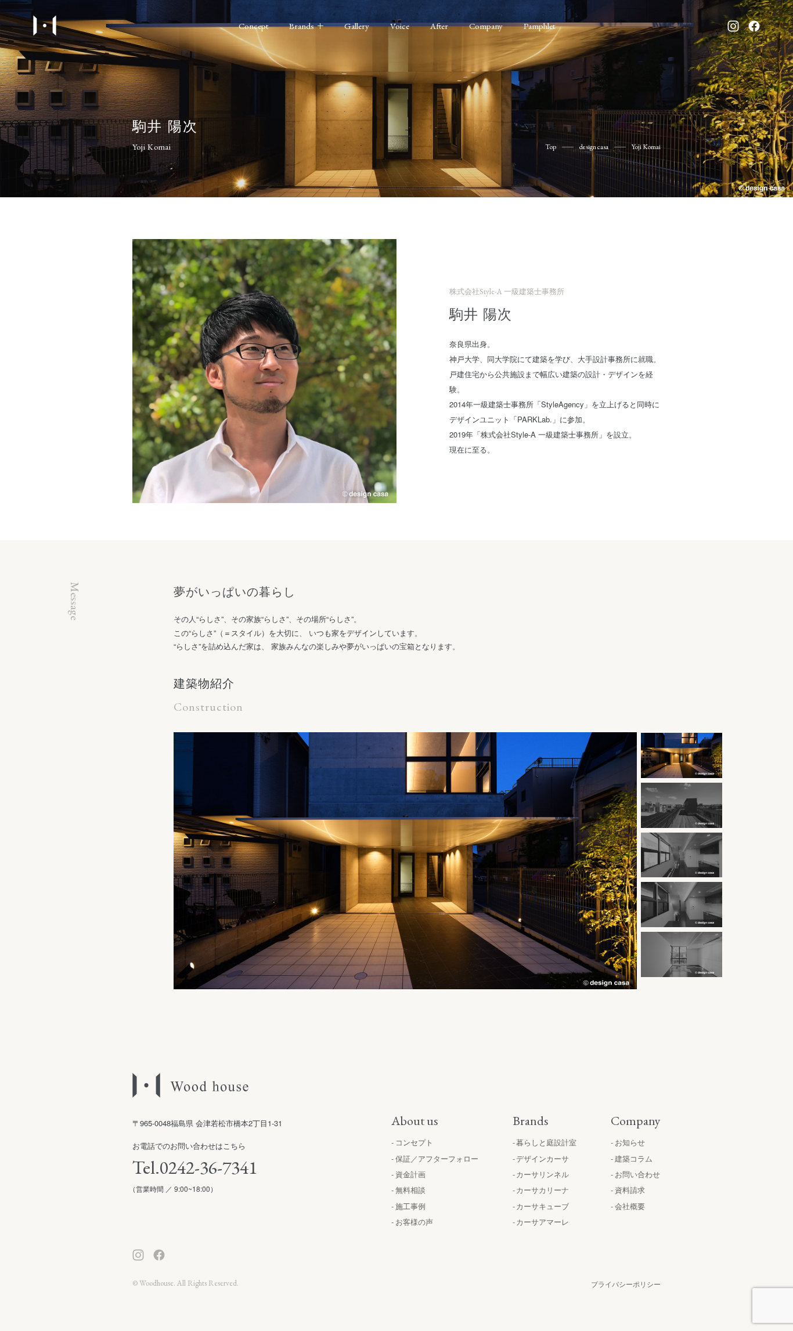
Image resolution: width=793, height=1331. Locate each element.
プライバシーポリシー (626, 1284)
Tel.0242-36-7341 (194, 1167)
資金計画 (410, 1174)
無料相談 (410, 1189)
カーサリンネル (542, 1174)
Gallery (356, 25)
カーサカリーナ (542, 1189)
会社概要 (630, 1205)
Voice (399, 25)
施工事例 (410, 1205)
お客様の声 (414, 1221)
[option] (405, 861)
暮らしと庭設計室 (546, 1142)
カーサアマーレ (542, 1221)
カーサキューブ (542, 1205)
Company (486, 25)
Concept (253, 25)
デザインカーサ (542, 1158)
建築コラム (634, 1158)
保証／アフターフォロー (436, 1158)
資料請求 (630, 1189)
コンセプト (414, 1142)
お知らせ (630, 1142)
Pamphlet (539, 25)
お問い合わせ (637, 1174)
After (439, 25)
